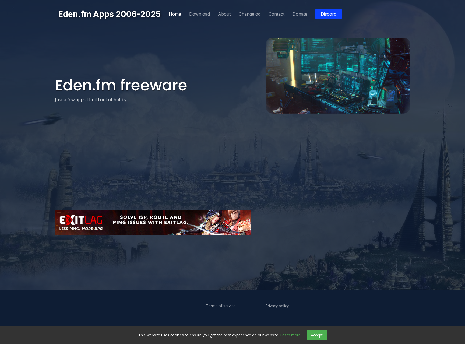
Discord (328, 14)
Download (199, 14)
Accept (317, 335)
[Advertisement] (216, 252)
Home (175, 14)
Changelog (249, 14)
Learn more (290, 335)
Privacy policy (277, 306)
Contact (276, 14)
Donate (300, 14)
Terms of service (220, 306)
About (224, 14)
